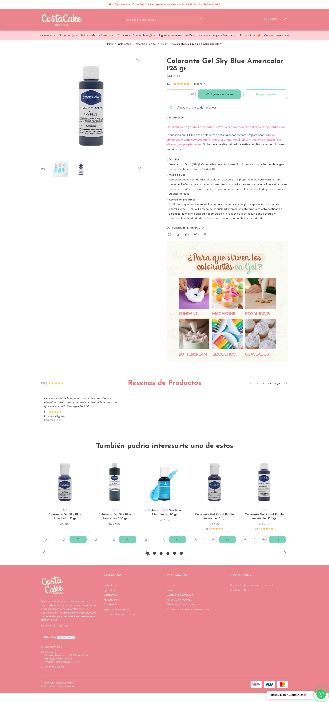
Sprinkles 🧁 (66, 35)
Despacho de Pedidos (180, 595)
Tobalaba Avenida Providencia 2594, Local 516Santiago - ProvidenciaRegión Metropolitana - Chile (66, 657)
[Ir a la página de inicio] (62, 19)
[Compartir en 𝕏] (178, 234)
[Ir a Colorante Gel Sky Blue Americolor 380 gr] (115, 482)
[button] (147, 553)
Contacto (172, 585)
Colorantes (124, 44)
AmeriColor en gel (146, 44)
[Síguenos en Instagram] (55, 625)
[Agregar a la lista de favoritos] (82, 482)
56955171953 (241, 590)
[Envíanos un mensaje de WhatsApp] (321, 694)
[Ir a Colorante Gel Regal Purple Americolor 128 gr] (264, 482)
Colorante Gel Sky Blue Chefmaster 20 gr (164, 512)
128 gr (164, 44)
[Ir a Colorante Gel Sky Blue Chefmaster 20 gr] (164, 482)
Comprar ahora (266, 94)
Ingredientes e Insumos (118, 609)
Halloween (46, 35)
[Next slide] (138, 169)
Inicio (110, 44)
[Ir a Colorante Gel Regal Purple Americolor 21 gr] (214, 482)
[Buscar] (201, 19)
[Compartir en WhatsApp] (187, 234)
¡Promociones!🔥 (250, 35)
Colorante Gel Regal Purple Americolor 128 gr (264, 516)
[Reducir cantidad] (170, 94)
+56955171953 (53, 647)
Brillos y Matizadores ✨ (96, 35)
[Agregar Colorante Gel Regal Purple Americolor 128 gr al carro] (277, 539)
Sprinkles (109, 590)
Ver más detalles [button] (55, 666)
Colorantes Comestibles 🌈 (135, 35)
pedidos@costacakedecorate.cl (253, 585)
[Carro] (285, 19)
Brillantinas (110, 585)
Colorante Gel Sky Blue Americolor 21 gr (65, 516)
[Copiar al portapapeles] (204, 234)
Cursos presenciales (276, 35)
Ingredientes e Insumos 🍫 (175, 35)
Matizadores (111, 599)
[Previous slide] (44, 169)
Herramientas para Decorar (216, 35)
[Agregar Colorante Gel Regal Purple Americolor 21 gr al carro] (227, 539)
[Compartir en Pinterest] (195, 234)
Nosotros (172, 590)
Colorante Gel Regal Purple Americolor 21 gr (214, 516)
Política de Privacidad (179, 599)
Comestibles (111, 604)
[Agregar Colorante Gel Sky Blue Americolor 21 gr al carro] (78, 539)
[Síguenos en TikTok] (66, 625)
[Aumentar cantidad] (192, 94)
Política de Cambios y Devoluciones (188, 609)
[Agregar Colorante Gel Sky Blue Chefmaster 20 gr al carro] (177, 539)
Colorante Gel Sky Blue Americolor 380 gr (114, 516)
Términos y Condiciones (181, 604)
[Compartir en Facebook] (169, 234)
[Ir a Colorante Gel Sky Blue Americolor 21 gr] (65, 482)
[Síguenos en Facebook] (61, 625)
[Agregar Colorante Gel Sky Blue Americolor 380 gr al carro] (127, 539)
